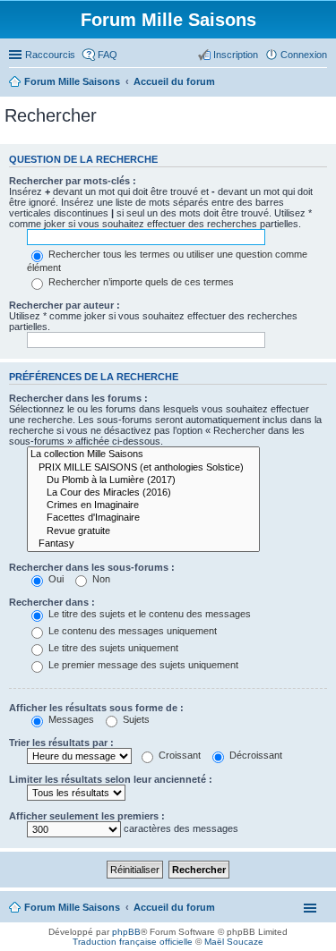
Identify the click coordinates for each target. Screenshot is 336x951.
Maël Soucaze (233, 942)
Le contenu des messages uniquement (131, 630)
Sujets (135, 719)
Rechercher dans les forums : (78, 398)
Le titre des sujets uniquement (112, 647)
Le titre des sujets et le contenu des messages (148, 613)
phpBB (126, 932)
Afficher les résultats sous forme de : (96, 707)
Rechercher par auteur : (64, 305)
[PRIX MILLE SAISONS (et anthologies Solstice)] (143, 468)
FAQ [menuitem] (107, 54)
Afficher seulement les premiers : (87, 816)
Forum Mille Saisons (72, 907)
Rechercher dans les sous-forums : (92, 567)
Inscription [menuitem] (235, 54)
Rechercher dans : (52, 602)
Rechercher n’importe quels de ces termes (140, 281)
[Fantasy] (143, 544)
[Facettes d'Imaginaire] (143, 518)
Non (100, 578)
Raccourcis (50, 54)
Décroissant (254, 755)
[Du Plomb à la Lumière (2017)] (143, 480)
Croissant (178, 755)
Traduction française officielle (133, 942)
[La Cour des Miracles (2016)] (143, 493)
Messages (70, 719)
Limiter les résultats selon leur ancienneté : (110, 779)
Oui (55, 578)
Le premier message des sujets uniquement (142, 664)
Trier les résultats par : (61, 742)
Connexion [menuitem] (303, 54)
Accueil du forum (174, 907)
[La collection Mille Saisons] (143, 454)
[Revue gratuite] (143, 531)
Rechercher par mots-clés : (72, 180)
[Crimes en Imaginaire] (143, 505)
